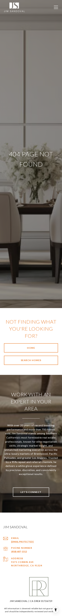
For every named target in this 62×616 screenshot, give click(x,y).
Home (31, 347)
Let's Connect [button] (31, 492)
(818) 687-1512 (19, 551)
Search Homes (31, 360)
